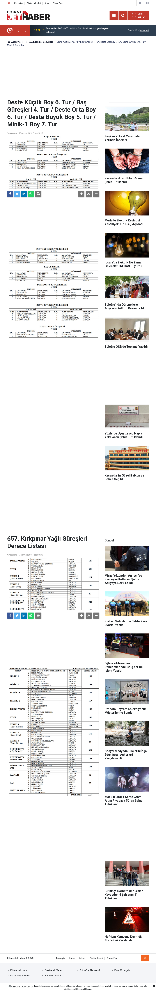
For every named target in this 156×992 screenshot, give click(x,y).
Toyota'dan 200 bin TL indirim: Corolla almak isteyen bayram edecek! (77, 30)
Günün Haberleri (34, 3)
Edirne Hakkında (18, 970)
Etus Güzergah (122, 970)
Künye (72, 958)
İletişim (82, 958)
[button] (81, 194)
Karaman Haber (53, 975)
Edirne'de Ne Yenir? (90, 970)
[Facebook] (10, 194)
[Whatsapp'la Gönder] (31, 194)
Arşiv (47, 3)
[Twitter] (17, 194)
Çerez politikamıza (75, 989)
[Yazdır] (38, 194)
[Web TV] (140, 3)
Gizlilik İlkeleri (96, 958)
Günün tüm (138, 30)
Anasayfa (60, 958)
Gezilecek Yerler (53, 970)
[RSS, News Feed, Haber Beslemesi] (145, 958)
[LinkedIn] (24, 194)
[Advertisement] (78, 72)
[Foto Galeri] (147, 3)
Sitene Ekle (57, 3)
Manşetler (18, 3)
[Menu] (114, 15)
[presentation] (18, 30)
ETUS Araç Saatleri (20, 975)
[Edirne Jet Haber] (28, 15)
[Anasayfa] (9, 3)
